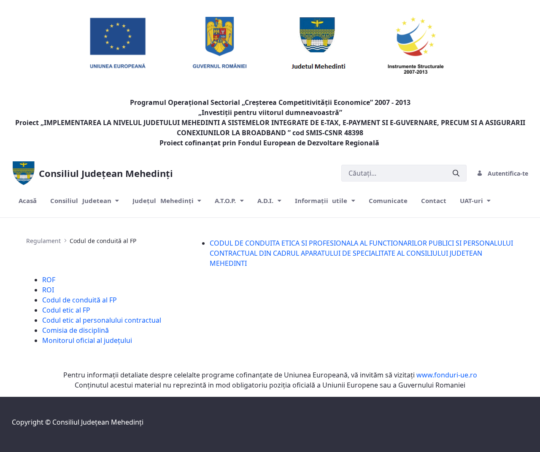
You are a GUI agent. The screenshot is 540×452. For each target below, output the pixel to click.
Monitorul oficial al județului (87, 340)
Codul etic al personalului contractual (101, 320)
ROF (48, 279)
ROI (48, 289)
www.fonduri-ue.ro (446, 375)
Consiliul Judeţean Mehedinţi (97, 422)
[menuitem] (27, 201)
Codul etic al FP (66, 310)
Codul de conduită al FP (79, 300)
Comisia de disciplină (75, 330)
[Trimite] (456, 173)
